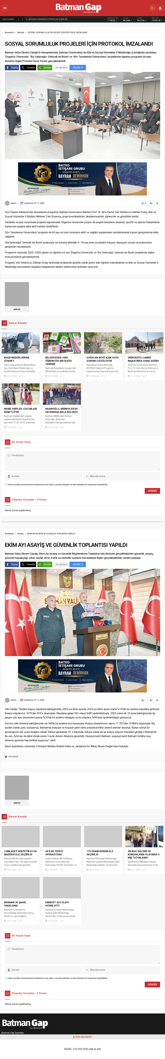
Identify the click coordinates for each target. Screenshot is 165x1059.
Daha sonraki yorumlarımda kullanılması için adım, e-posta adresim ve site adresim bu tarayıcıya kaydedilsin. (58, 484)
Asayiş (20, 533)
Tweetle (31, 67)
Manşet (20, 32)
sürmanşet (13, 756)
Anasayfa (9, 32)
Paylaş (14, 67)
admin (13, 203)
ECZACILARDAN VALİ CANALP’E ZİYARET (47, 19)
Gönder (47, 67)
